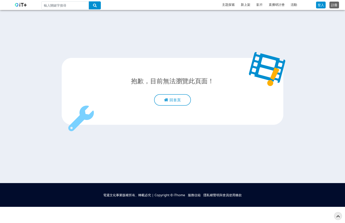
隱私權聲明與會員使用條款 (222, 195)
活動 (294, 4)
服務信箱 (194, 195)
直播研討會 (277, 4)
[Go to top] (338, 216)
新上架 (245, 4)
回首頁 (174, 99)
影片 (259, 4)
